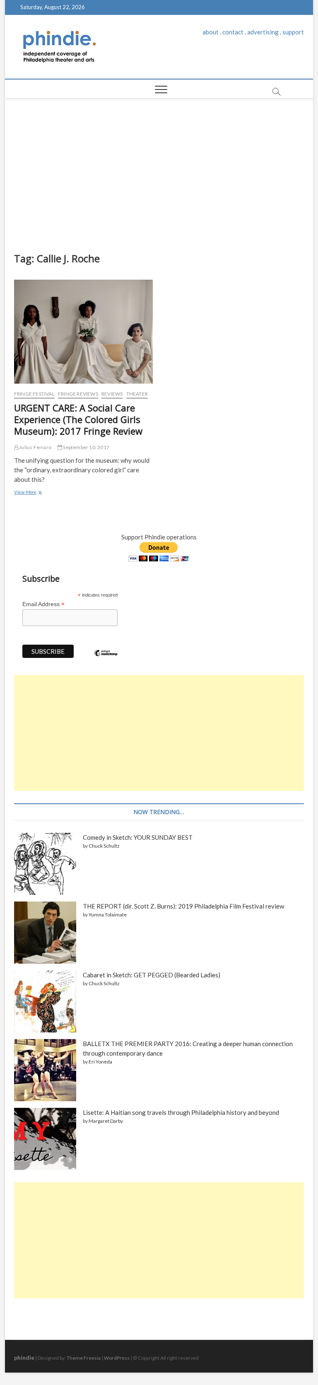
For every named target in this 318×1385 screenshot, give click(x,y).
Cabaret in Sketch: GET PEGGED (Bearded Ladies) (151, 975)
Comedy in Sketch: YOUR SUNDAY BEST (138, 837)
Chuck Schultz (104, 846)
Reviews (112, 394)
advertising (263, 32)
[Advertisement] (159, 173)
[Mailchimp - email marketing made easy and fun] (106, 659)
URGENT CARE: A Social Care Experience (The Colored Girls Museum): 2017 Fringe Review (78, 419)
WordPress (117, 1358)
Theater (137, 394)
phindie (24, 1357)
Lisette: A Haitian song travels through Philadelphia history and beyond (181, 1112)
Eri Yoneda (100, 1062)
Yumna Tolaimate (108, 914)
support (293, 32)
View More (27, 493)
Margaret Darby (106, 1121)
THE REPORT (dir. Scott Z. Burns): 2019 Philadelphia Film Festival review (183, 906)
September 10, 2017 (85, 447)
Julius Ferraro (34, 447)
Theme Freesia (84, 1358)
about (210, 32)
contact (232, 32)
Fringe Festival (34, 394)
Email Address (43, 604)
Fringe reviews (78, 394)
